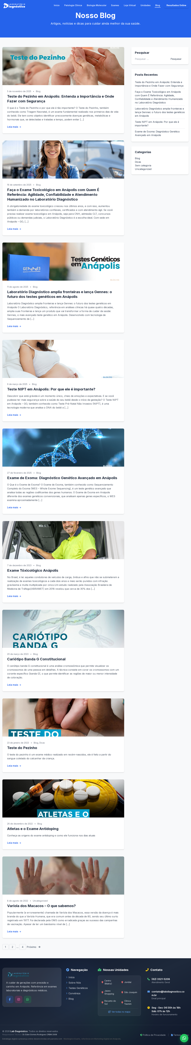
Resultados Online (176, 5)
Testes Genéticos (78, 988)
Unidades (146, 5)
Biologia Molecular (96, 5)
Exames (115, 5)
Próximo (32, 946)
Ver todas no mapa (121, 1011)
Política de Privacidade (154, 1035)
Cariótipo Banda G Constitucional (36, 659)
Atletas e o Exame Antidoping (32, 829)
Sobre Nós (74, 982)
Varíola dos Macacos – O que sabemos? (41, 906)
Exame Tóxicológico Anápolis (32, 570)
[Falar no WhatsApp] (184, 1038)
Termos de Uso (181, 1035)
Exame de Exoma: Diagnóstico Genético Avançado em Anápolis (62, 478)
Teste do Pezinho (22, 748)
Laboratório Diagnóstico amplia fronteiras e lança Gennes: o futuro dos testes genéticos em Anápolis (160, 112)
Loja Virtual (130, 5)
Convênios (74, 993)
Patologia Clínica (73, 5)
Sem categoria (143, 165)
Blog (157, 5)
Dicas (42, 742)
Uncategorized (40, 900)
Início (57, 5)
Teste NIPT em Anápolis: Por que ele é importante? (51, 389)
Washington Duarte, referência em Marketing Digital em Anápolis (92, 1039)
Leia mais (13, 126)
